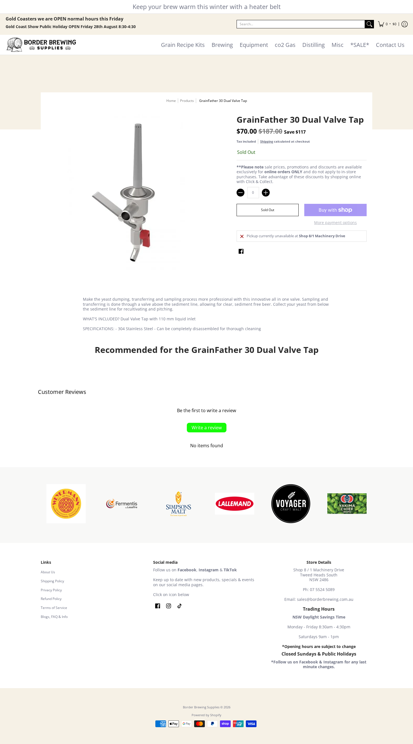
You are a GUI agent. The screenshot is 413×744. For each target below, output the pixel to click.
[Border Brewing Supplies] (41, 45)
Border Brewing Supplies (201, 707)
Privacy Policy (51, 590)
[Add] (266, 193)
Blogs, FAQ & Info (54, 616)
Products (187, 100)
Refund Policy (51, 598)
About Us (48, 572)
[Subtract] (240, 193)
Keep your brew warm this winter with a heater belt (207, 6)
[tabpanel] (206, 315)
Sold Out (267, 209)
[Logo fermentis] (122, 503)
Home (171, 100)
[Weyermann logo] (66, 503)
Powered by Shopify (206, 715)
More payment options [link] (335, 222)
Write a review (207, 428)
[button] (387, 24)
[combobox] (301, 24)
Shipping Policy (52, 581)
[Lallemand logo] (234, 504)
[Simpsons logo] (178, 503)
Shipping (266, 141)
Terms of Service (54, 607)
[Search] (369, 24)
